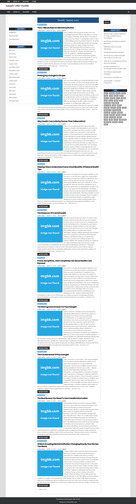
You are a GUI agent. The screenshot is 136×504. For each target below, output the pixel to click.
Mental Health (42, 25)
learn (114, 105)
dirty (121, 96)
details (116, 96)
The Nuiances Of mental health (51, 213)
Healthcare (41, 118)
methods (106, 108)
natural (113, 108)
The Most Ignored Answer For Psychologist (57, 306)
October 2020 (13, 74)
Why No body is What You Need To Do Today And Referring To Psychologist (115, 36)
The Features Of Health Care (113, 77)
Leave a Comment (61, 30)
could (106, 96)
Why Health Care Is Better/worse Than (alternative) (61, 121)
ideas (121, 100)
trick (110, 120)
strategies (113, 117)
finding (123, 98)
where (106, 124)
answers (111, 93)
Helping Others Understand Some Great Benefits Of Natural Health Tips (68, 168)
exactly (106, 98)
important (107, 103)
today (106, 120)
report (114, 112)
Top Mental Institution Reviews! (114, 52)
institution (107, 105)
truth (116, 120)
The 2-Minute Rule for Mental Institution (55, 27)
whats (120, 122)
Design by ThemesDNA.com (68, 502)
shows (124, 115)
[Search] (128, 12)
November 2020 (14, 70)
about (106, 93)
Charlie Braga (41, 30)
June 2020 (12, 87)
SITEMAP (34, 1)
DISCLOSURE (26, 1)
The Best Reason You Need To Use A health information (62, 398)
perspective (107, 110)
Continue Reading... (44, 69)
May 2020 (12, 91)
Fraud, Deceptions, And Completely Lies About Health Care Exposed (64, 262)
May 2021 (12, 50)
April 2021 (12, 53)
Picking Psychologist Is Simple (51, 75)
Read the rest (63, 66)
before (123, 93)
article (118, 93)
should (118, 115)
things (119, 117)
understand (107, 122)
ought (119, 108)
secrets (112, 115)
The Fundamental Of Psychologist (53, 354)
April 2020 (12, 94)
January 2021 (13, 64)
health (111, 100)
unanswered (122, 120)
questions (107, 112)
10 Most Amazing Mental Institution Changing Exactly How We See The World (67, 445)
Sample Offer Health (17, 5)
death (110, 96)
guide (105, 100)
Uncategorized (14, 39)
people (124, 108)
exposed (112, 98)
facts (118, 98)
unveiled (115, 122)
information (115, 103)
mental (119, 105)
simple (106, 117)
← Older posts (41, 489)
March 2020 (13, 97)
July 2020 (12, 84)
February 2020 (14, 101)
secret (106, 115)
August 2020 (13, 80)
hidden (116, 100)
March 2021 (13, 57)
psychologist (116, 110)
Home (8, 1)
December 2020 (14, 67)
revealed (119, 112)
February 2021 (13, 60)
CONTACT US (16, 1)
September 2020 (14, 77)
